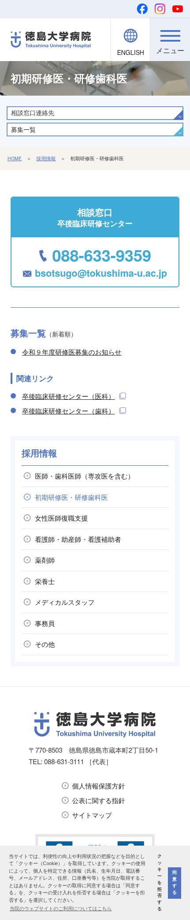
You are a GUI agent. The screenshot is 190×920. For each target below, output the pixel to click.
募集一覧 (23, 129)
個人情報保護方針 (98, 785)
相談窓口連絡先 (32, 112)
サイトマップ (92, 814)
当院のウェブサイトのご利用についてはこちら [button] (61, 908)
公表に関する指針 (98, 800)
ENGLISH (130, 52)
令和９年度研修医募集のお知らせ (72, 351)
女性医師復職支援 (61, 517)
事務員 (45, 623)
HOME (15, 158)
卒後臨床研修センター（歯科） (68, 410)
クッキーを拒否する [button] (159, 882)
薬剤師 (45, 559)
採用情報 (46, 158)
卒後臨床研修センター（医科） (68, 396)
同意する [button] (174, 882)
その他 (45, 644)
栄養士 (45, 581)
